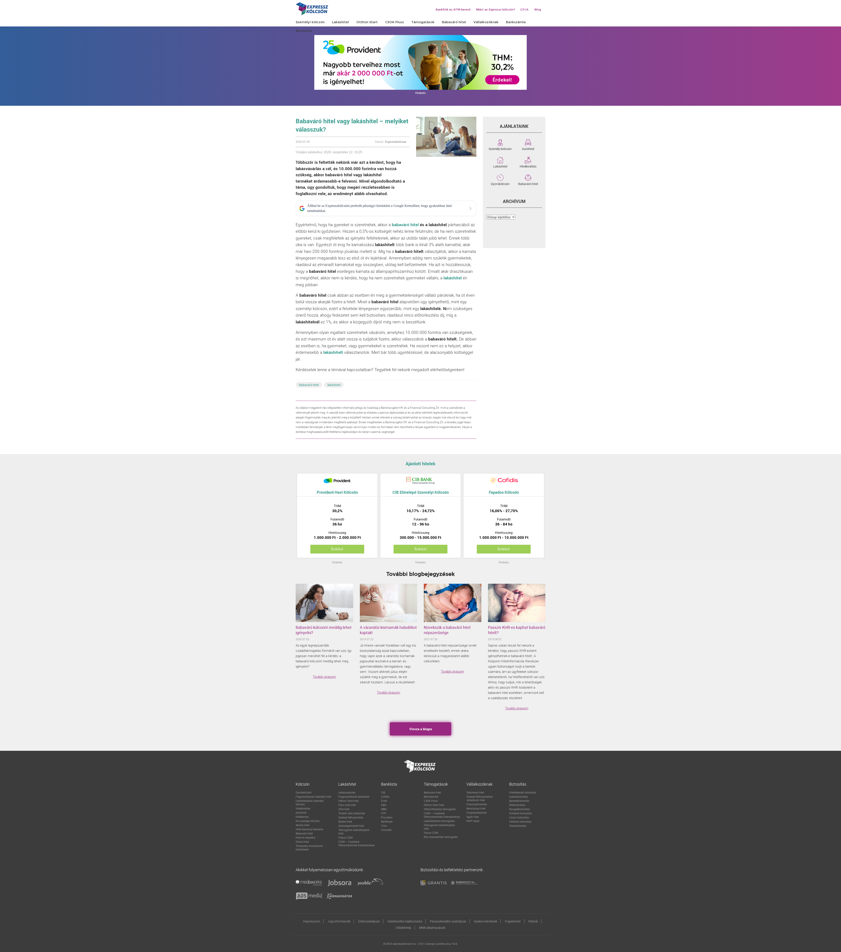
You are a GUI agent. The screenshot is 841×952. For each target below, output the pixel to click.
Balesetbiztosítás (519, 800)
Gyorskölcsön (500, 183)
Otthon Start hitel (348, 800)
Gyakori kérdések (485, 921)
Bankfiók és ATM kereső (453, 9)
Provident (386, 817)
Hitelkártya (302, 816)
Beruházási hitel (475, 808)
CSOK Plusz (431, 800)
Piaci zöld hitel (347, 805)
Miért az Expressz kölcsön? (495, 9)
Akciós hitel (302, 825)
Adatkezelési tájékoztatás (404, 921)
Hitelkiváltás (528, 166)
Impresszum (311, 921)
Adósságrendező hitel (351, 825)
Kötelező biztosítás (520, 813)
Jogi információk (339, 921)
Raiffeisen (387, 821)
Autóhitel (528, 148)
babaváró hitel (405, 224)
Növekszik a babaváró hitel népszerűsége (447, 630)
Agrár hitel (472, 816)
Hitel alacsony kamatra (309, 829)
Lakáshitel (500, 166)
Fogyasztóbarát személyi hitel (313, 796)
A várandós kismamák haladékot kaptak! (388, 630)
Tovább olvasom (324, 676)
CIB (383, 792)
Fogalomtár (513, 921)
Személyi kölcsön (500, 148)
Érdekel (337, 549)
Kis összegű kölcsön (308, 821)
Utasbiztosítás (517, 825)
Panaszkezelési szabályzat (448, 921)
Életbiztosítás (517, 805)
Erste (384, 800)
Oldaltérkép (403, 928)
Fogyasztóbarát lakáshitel (353, 796)
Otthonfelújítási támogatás (440, 809)
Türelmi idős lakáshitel (351, 813)
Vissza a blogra (420, 729)
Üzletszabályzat (369, 921)
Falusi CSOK (345, 837)
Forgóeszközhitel (476, 812)
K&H (383, 805)
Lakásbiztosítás (518, 796)
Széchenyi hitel (475, 792)
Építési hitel (345, 821)
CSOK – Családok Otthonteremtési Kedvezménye (356, 843)
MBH (384, 809)
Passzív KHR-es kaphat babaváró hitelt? (516, 630)
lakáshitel (333, 385)
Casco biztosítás (519, 817)
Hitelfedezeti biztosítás (522, 792)
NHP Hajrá (472, 821)
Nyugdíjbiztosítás (519, 809)
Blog (537, 9)
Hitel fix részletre (305, 837)
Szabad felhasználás (350, 817)
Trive (384, 825)
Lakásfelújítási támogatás (439, 821)
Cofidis (385, 796)
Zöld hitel (343, 809)
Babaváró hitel (309, 385)
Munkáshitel (431, 796)
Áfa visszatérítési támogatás (441, 837)
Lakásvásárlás (346, 792)
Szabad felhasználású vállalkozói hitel (479, 798)
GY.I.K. (524, 9)
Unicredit (386, 830)
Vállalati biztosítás (520, 821)
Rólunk (533, 921)
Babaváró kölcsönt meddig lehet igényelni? (324, 630)
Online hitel (302, 841)
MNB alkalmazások (432, 928)
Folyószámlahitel (476, 804)
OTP (383, 813)
